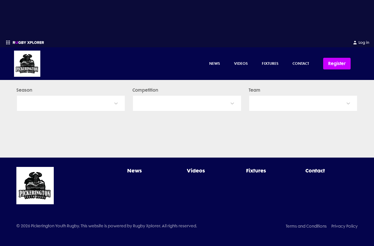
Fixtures (270, 63)
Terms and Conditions (306, 226)
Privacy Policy (344, 226)
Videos (241, 63)
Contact (300, 63)
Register (337, 63)
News (214, 63)
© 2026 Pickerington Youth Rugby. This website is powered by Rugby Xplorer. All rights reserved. (106, 226)
